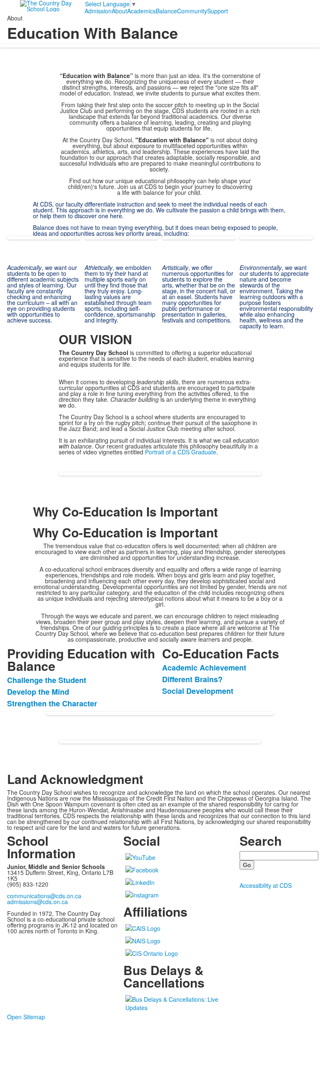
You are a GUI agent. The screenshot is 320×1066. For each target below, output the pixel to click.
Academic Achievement (204, 667)
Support (217, 11)
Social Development (197, 690)
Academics (141, 11)
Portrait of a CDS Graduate (180, 452)
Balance (166, 11)
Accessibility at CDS (266, 885)
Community (192, 11)
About (119, 11)
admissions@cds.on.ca (37, 901)
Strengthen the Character (52, 703)
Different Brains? (192, 679)
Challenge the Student (46, 680)
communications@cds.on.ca (44, 896)
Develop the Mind (38, 691)
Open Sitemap (26, 1017)
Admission (98, 11)
